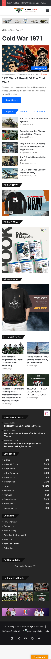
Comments (39, 111)
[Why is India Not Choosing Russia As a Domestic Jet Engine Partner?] (10, 147)
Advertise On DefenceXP (15, 535)
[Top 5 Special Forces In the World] (10, 161)
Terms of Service (11, 544)
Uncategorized (10, 508)
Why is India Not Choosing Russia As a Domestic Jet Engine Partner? (32, 146)
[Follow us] (46, 413)
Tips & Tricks (9, 504)
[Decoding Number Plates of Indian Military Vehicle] (10, 135)
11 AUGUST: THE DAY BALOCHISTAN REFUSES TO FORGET (37, 391)
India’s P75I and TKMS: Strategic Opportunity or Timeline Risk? (38, 359)
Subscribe (8, 548)
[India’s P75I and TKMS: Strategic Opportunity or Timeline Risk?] (38, 348)
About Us (8, 539)
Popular (9, 111)
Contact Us (9, 526)
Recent (23, 111)
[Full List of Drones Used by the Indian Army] (10, 173)
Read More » (12, 100)
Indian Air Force (11, 464)
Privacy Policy (10, 522)
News (6, 486)
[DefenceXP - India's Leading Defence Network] (25, 10)
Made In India (43, 631)
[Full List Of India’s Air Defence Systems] (10, 122)
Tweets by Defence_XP (25, 566)
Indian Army (9, 469)
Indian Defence (11, 473)
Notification (9, 490)
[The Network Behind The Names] (41, 587)
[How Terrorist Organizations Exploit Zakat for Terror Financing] (13, 348)
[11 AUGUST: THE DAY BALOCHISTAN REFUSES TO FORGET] (38, 380)
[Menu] (47, 11)
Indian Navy (9, 477)
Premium (8, 495)
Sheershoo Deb (10, 74)
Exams (7, 460)
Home (7, 30)
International (9, 482)
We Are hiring (10, 530)
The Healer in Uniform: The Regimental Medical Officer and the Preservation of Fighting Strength (13, 394)
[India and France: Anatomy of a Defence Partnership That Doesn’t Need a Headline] (9, 587)
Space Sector (10, 499)
